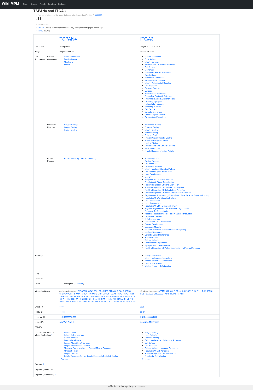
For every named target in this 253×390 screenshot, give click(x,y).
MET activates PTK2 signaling (158, 265)
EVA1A (77, 293)
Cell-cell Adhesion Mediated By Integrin (161, 348)
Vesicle (67, 64)
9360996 (98, 15)
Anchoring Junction (153, 106)
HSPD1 (209, 291)
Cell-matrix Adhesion (153, 166)
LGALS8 (149, 293)
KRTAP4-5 (95, 296)
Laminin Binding (151, 143)
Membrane (68, 61)
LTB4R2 (109, 299)
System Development (154, 224)
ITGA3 (147, 38)
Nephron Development (154, 232)
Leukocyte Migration (153, 226)
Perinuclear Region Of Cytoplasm (159, 96)
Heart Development (153, 174)
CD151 (179, 291)
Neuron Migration (152, 158)
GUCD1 (106, 293)
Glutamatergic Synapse (155, 114)
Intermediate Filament (73, 340)
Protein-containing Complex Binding (160, 145)
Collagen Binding (152, 135)
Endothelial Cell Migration (155, 356)
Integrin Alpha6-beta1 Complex (77, 342)
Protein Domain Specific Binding (158, 137)
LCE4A (95, 299)
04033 (62, 311)
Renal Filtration (151, 237)
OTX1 (87, 301)
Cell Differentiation (152, 200)
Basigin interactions (153, 255)
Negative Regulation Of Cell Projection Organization (167, 208)
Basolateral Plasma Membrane (158, 72)
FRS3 (90, 293)
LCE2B (62, 299)
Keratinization (70, 332)
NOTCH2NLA (72, 301)
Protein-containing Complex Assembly (80, 158)
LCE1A (132, 296)
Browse (33, 4)
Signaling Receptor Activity (156, 140)
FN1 (198, 291)
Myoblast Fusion (71, 350)
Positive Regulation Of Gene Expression (162, 184)
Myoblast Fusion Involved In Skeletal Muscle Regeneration (89, 348)
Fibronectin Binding (153, 124)
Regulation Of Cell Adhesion (157, 350)
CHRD (105, 291)
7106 (61, 306)
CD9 (100, 291)
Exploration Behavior (153, 216)
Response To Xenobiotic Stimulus (159, 179)
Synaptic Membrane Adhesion (157, 245)
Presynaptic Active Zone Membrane (160, 98)
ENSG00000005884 (148, 317)
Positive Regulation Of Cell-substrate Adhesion (165, 190)
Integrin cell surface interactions (158, 258)
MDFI (115, 299)
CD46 (90, 291)
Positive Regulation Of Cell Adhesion (160, 353)
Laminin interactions (153, 263)
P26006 (155, 322)
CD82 (184, 291)
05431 (142, 311)
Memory (148, 176)
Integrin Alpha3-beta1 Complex (158, 82)
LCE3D (88, 299)
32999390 (79, 283)
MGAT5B (122, 299)
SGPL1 (109, 301)
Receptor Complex (152, 88)
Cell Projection (151, 85)
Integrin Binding (70, 127)
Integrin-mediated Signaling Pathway (160, 168)
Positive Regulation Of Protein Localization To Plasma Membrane (172, 247)
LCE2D (69, 299)
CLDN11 (112, 291)
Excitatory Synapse (153, 101)
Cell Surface (150, 67)
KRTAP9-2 (114, 296)
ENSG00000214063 (67, 317)
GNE (95, 293)
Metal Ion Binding (152, 148)
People (43, 4)
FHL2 (194, 291)
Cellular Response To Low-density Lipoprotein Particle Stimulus (91, 356)
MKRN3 (130, 299)
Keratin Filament (71, 337)
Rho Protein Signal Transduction (158, 171)
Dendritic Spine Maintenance (157, 234)
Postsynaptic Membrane (155, 93)
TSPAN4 (68, 38)
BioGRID (41, 27)
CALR (172, 291)
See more (65, 359)
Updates (61, 4)
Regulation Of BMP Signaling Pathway (161, 205)
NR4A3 (82, 301)
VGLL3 (133, 301)
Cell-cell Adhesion (152, 240)
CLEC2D (120, 291)
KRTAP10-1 (64, 296)
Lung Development (153, 203)
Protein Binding (70, 129)
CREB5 (62, 293)
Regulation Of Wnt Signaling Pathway (161, 197)
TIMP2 (173, 293)
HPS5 (203, 291)
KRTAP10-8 (75, 296)
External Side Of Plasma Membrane (160, 64)
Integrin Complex (152, 61)
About (25, 4)
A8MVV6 (63, 322)
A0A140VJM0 (146, 322)
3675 (142, 306)
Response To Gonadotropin (156, 211)
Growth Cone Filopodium (155, 117)
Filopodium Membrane (154, 77)
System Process (152, 161)
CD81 (96, 291)
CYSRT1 (70, 293)
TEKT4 (116, 301)
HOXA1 (113, 293)
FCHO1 (84, 293)
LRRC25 (101, 299)
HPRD (40, 30)
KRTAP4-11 (85, 296)
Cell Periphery (151, 109)
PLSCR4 (102, 301)
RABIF (166, 293)
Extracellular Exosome (154, 104)
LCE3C (82, 299)
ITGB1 (131, 293)
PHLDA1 (94, 301)
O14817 (71, 322)
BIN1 (167, 291)
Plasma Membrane (72, 56)
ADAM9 (161, 291)
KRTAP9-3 (124, 296)
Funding (52, 4)
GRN (100, 293)
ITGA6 (125, 293)
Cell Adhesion (151, 163)
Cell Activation (151, 345)
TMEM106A (125, 301)
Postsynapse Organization (156, 242)
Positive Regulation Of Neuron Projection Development (168, 192)
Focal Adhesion (70, 59)
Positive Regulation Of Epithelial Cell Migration (164, 187)
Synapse (148, 90)
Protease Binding (152, 127)
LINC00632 (158, 293)
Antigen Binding (70, 124)
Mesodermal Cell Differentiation (158, 221)
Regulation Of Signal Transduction (159, 182)
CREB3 (127, 291)
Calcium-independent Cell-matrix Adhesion (163, 340)
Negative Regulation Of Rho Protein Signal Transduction (168, 213)
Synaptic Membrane (153, 111)
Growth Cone (150, 75)
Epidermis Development (74, 335)
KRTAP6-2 (105, 296)
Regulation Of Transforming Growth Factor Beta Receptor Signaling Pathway (177, 195)
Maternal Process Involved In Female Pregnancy (165, 229)
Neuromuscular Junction (155, 80)
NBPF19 (63, 301)
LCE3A (75, 299)
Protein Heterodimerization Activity (159, 151)
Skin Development (152, 219)
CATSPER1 (83, 291)
